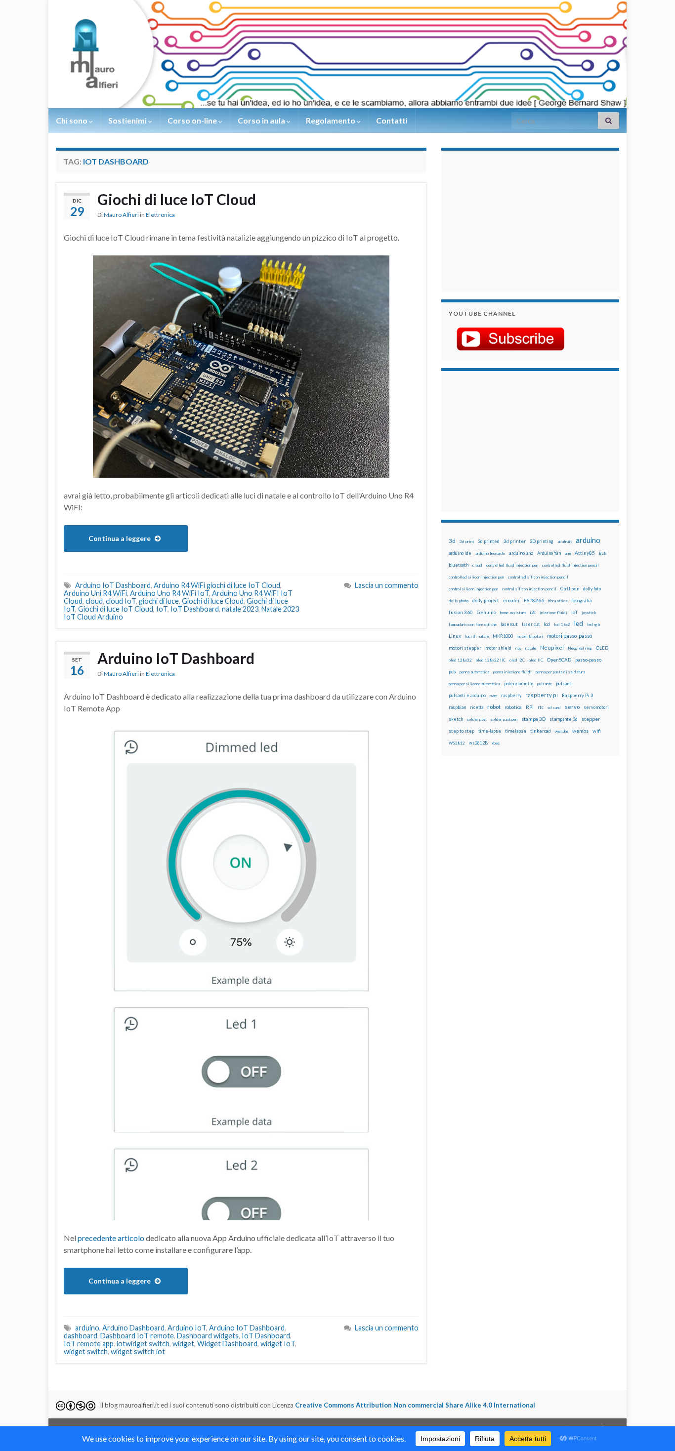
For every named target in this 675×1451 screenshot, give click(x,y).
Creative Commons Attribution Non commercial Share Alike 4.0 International (415, 1405)
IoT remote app (89, 1343)
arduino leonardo (490, 553)
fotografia (581, 600)
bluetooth (458, 565)
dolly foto (592, 588)
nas (518, 648)
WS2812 (457, 743)
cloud (94, 601)
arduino (87, 1328)
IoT (162, 609)
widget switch (86, 1351)
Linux (455, 636)
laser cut (531, 624)
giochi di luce (159, 601)
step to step (461, 731)
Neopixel (552, 647)
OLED (602, 648)
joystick (589, 612)
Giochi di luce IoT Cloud (176, 199)
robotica (513, 707)
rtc (541, 707)
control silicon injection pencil (529, 588)
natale (530, 648)
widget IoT (277, 1343)
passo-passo (588, 660)
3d (452, 541)
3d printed (489, 541)
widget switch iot (138, 1351)
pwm (493, 695)
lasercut (509, 624)
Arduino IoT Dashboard (113, 585)
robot (494, 707)
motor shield (498, 648)
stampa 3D (533, 719)
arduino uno (521, 553)
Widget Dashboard (227, 1343)
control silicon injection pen (473, 588)
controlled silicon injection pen (476, 577)
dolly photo (458, 600)
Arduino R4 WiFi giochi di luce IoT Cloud (217, 585)
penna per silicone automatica (474, 683)
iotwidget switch (143, 1343)
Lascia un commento (387, 585)
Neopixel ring (580, 648)
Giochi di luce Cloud (213, 601)
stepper (591, 719)
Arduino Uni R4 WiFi (95, 593)
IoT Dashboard (194, 609)
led (578, 623)
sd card (554, 707)
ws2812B (478, 743)
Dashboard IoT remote (137, 1335)
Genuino (486, 612)
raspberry (511, 695)
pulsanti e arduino (467, 695)
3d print (467, 541)
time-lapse (489, 731)
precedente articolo (111, 1238)
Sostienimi (128, 120)
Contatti (392, 120)
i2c (533, 612)
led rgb (593, 624)
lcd (547, 624)
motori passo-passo (569, 635)
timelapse (515, 731)
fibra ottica (557, 600)
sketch (456, 719)
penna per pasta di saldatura (560, 671)
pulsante (544, 683)
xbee (496, 743)
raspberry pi (541, 695)
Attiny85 (585, 553)
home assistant (513, 612)
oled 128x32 (460, 660)
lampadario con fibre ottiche (473, 624)
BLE (602, 553)
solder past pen (504, 719)
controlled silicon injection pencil (538, 577)
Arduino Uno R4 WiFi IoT (169, 593)
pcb (452, 671)
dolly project (485, 600)
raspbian (457, 707)
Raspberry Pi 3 (577, 695)
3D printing (541, 541)
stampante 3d (563, 719)
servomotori (596, 707)
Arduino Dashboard (133, 1328)
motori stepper (465, 648)
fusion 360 (461, 612)
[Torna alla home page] (337, 54)
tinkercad (540, 731)
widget (183, 1343)
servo (572, 707)
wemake (561, 731)
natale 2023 (240, 609)
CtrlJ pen (569, 588)
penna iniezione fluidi (512, 671)
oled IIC (536, 660)
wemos (580, 731)
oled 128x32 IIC (491, 660)
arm (568, 553)
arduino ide (460, 553)
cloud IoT (121, 601)
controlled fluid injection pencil (570, 565)
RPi (530, 707)
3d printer (515, 541)
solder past (477, 719)
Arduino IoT (187, 1328)
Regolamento (331, 120)
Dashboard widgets (208, 1335)
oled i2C (517, 660)
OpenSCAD (559, 660)
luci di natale (477, 636)
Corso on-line (193, 120)
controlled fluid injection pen (512, 565)
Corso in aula (262, 120)
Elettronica (160, 214)
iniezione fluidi (553, 612)
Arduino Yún (549, 553)
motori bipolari (530, 636)
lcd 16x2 (562, 624)
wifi (596, 731)
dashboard (80, 1335)
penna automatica (474, 671)
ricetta (476, 707)
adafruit (564, 541)
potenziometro (518, 683)
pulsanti (564, 683)
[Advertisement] (510, 220)
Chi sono (72, 120)
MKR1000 (503, 636)
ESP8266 (534, 600)
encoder (511, 600)
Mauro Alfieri (121, 214)
